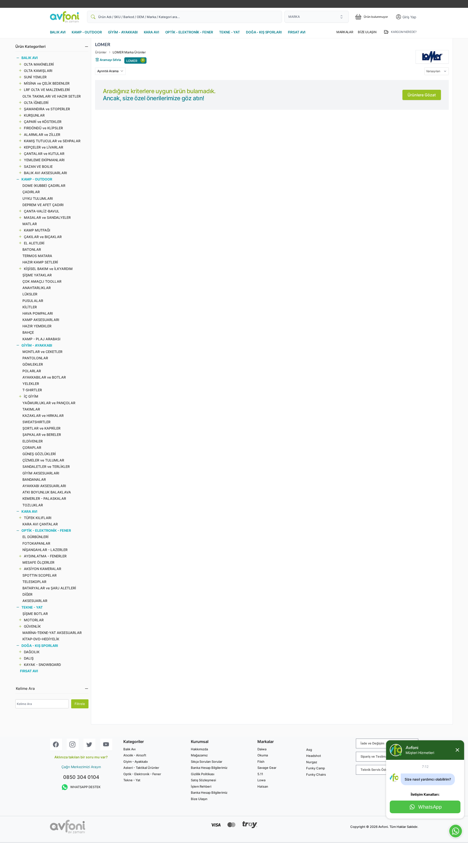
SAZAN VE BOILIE (38, 166)
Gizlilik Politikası (202, 774)
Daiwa (261, 749)
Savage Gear (266, 768)
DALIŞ (29, 658)
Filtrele (80, 704)
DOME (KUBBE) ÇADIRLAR (43, 185)
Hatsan (262, 786)
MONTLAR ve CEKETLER (42, 352)
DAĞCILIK (31, 652)
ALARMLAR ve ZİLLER (42, 134)
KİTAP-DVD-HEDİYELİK (40, 639)
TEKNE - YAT (229, 32)
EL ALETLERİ (34, 243)
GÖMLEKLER (32, 364)
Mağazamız (199, 755)
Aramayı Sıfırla (110, 60)
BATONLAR (31, 249)
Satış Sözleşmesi (203, 780)
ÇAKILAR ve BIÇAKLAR (43, 237)
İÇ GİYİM (31, 396)
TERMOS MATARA (37, 256)
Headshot (313, 756)
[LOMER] (432, 57)
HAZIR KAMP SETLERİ (40, 262)
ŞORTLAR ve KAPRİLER (41, 428)
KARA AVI (151, 32)
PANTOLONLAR (35, 358)
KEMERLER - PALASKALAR (44, 498)
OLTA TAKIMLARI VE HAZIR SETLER (51, 96)
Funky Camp (315, 768)
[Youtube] (106, 745)
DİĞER (27, 594)
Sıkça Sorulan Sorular (206, 761)
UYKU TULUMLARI (37, 198)
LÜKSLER (29, 294)
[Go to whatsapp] (455, 831)
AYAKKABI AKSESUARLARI (44, 486)
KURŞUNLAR (34, 115)
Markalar (344, 32)
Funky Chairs (316, 774)
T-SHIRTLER (32, 390)
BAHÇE (28, 332)
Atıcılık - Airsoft (134, 755)
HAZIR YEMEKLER (36, 326)
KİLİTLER (29, 307)
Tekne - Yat (131, 780)
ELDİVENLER (32, 441)
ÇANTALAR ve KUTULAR (44, 153)
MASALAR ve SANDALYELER (47, 217)
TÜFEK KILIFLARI (37, 518)
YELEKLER (30, 383)
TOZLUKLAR (32, 505)
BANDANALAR (34, 479)
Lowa (261, 780)
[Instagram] (73, 745)
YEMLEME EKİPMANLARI (44, 160)
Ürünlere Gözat (422, 94)
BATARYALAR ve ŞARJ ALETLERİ (49, 588)
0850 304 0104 (81, 777)
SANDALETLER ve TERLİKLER (46, 466)
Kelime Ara (25, 688)
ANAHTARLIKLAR (36, 288)
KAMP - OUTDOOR (87, 32)
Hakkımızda (199, 749)
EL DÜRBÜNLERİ (35, 537)
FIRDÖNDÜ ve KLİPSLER (43, 128)
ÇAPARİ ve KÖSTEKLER (42, 122)
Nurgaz (311, 762)
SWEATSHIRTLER (36, 422)
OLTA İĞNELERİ (36, 102)
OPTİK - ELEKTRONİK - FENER (189, 32)
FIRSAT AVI (297, 32)
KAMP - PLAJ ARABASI (41, 339)
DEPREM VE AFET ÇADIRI (43, 205)
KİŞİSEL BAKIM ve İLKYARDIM (48, 269)
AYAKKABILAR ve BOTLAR (44, 377)
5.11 (260, 774)
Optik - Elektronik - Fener (142, 774)
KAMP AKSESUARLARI (40, 320)
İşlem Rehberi (201, 786)
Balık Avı (129, 749)
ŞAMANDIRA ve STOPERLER (47, 109)
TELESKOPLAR (34, 582)
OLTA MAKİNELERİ (39, 64)
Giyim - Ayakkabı (135, 761)
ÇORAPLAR (31, 447)
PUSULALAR (32, 301)
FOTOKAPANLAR (36, 543)
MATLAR (29, 224)
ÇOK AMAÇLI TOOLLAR (41, 281)
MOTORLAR (34, 620)
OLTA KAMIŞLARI (38, 71)
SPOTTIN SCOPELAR (39, 575)
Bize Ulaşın (367, 32)
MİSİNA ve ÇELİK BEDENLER (46, 83)
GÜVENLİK (32, 626)
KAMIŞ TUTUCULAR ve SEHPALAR (52, 141)
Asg (309, 750)
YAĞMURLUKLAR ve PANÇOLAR (48, 403)
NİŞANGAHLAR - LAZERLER (45, 550)
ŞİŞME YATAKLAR (37, 275)
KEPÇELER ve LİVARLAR (43, 147)
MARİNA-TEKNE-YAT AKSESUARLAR (52, 633)
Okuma (262, 755)
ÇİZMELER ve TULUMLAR (43, 460)
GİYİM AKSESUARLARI (40, 473)
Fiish (260, 761)
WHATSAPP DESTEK (85, 787)
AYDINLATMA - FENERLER (45, 556)
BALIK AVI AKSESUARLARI (45, 173)
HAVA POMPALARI (37, 313)
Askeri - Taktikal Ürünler (141, 768)
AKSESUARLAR (34, 601)
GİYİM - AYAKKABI (123, 32)
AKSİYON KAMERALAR (42, 569)
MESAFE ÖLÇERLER (38, 562)
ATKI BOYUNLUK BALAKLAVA (46, 492)
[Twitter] (89, 745)
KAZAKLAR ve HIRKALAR (43, 415)
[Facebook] (56, 745)
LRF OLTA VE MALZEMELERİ (47, 90)
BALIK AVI (58, 32)
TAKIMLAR (31, 409)
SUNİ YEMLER (35, 77)
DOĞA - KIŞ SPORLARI (264, 32)
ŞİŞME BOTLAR (35, 614)
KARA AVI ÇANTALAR (40, 524)
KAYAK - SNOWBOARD (42, 664)
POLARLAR (31, 371)
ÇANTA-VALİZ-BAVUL (41, 211)
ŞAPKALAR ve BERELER (41, 434)
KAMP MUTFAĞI (37, 230)
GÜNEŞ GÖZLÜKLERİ (39, 454)
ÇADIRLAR (31, 192)
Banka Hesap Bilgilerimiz (209, 768)
